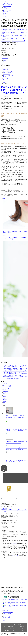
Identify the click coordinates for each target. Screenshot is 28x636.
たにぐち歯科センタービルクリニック (14, 633)
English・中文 (6, 13)
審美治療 (5, 11)
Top (4, 82)
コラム (5, 16)
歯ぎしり (5, 395)
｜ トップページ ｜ (12, 624)
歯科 (4, 398)
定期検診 (3, 32)
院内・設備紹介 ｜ (21, 626)
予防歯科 (5, 391)
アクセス (5, 7)
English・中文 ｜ (9, 630)
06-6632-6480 (5, 58)
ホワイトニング (7, 10)
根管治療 (22, 32)
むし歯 (8, 32)
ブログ (5, 14)
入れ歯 (17, 32)
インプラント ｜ (18, 628)
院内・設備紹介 (7, 6)
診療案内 (5, 3)
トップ (5, 1)
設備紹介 (5, 401)
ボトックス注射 (7, 386)
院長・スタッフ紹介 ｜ (10, 626)
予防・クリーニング (5, 41)
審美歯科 (5, 394)
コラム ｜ (22, 630)
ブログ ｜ (17, 630)
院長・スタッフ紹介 (8, 4)
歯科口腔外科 (9, 35)
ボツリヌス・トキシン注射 (18, 41)
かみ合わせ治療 (18, 35)
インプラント (6, 8)
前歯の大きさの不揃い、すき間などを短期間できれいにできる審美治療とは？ (14, 90)
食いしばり (6, 402)
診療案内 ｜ (21, 624)
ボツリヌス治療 (7, 385)
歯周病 (12, 32)
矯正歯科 (3, 35)
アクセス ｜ (11, 628)
